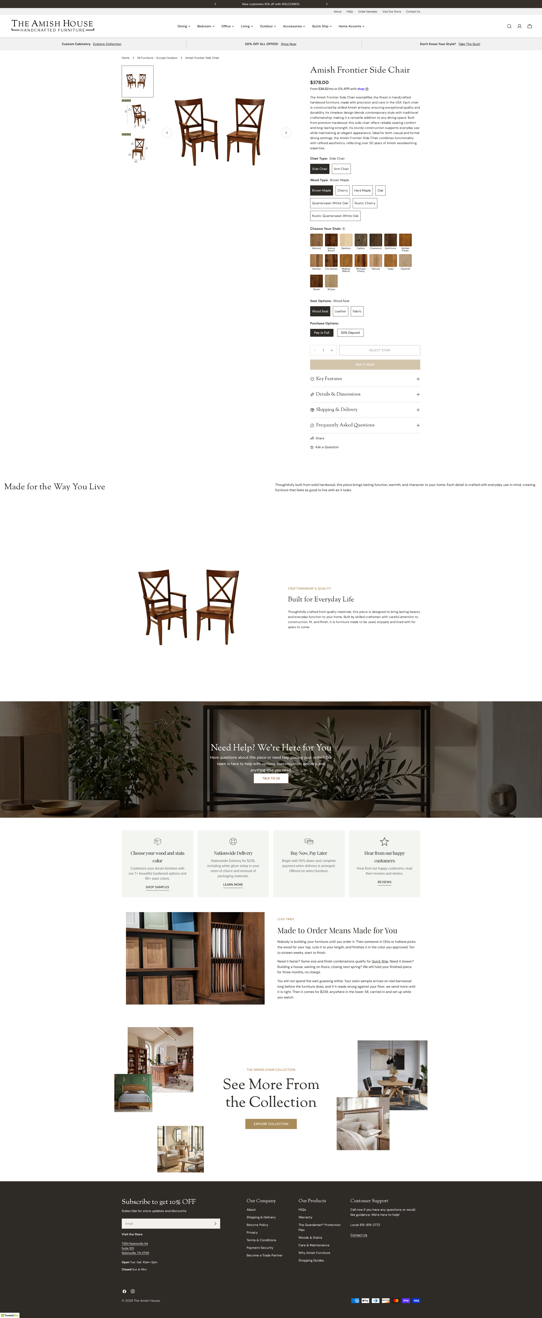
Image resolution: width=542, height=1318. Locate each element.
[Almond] (316, 240)
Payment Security (260, 1248)
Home (126, 58)
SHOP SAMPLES (157, 887)
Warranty (305, 1217)
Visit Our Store (391, 11)
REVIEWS (384, 882)
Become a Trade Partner (265, 1255)
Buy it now (365, 365)
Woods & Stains (310, 1237)
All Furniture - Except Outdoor (157, 58)
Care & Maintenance (314, 1245)
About (338, 11)
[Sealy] (390, 260)
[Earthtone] (390, 240)
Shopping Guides (311, 1260)
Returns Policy (257, 1225)
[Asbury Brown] (331, 240)
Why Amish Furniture (314, 1253)
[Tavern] (316, 281)
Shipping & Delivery (261, 1217)
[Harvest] (316, 260)
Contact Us (413, 11)
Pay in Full (321, 333)
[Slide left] (167, 133)
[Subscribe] (215, 1223)
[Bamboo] (346, 240)
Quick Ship (380, 961)
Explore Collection (107, 44)
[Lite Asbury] (331, 260)
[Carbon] (361, 240)
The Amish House (147, 1301)
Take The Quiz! (469, 44)
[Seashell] (405, 260)
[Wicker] (331, 281)
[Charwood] (375, 240)
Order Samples (367, 11)
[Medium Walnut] (346, 260)
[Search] (509, 26)
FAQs (350, 11)
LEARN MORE (233, 884)
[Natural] (375, 260)
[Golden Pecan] (405, 240)
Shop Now (288, 44)
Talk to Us (271, 778)
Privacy (252, 1232)
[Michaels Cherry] (361, 260)
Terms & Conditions (261, 1240)
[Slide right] (286, 133)
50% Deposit (350, 333)
